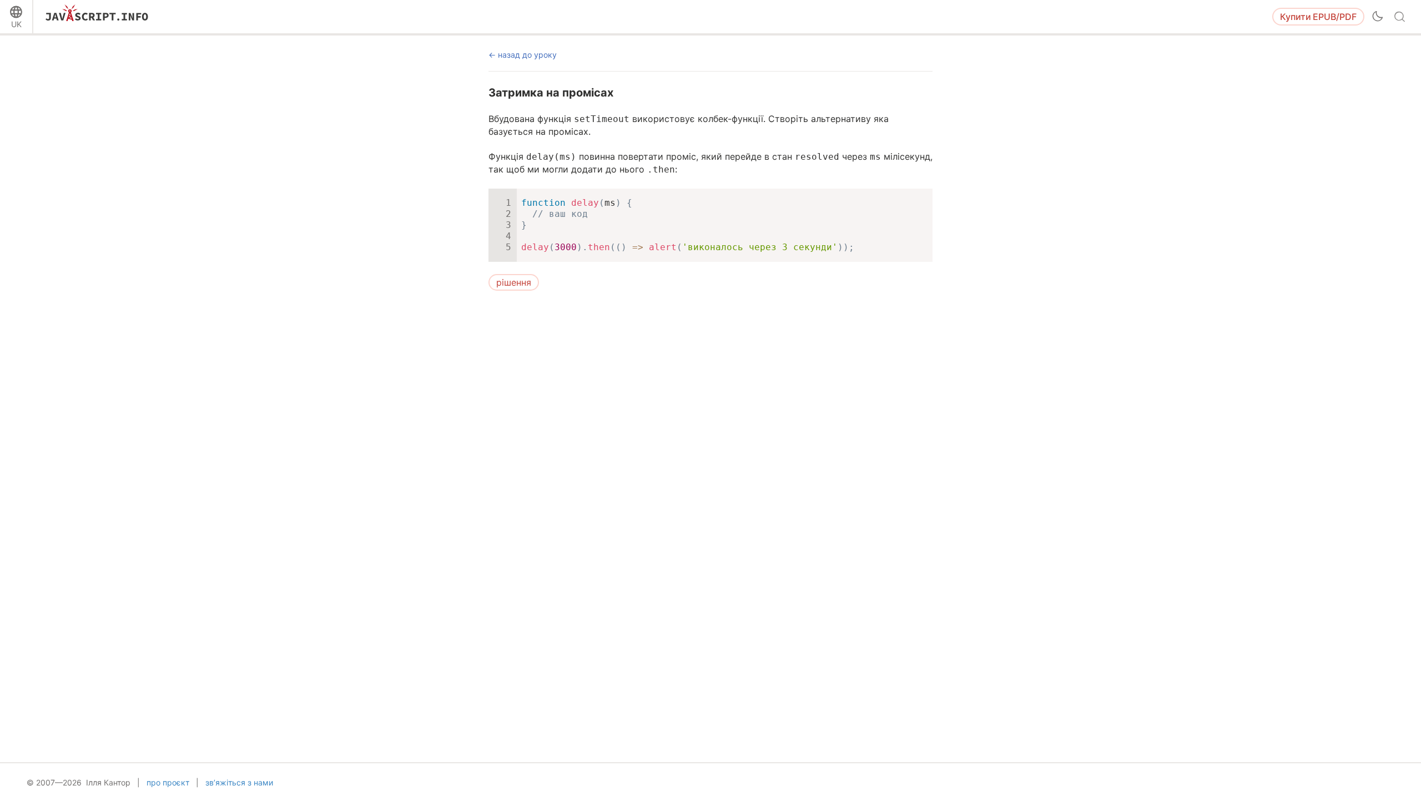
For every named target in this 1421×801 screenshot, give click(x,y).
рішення (513, 282)
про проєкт (168, 782)
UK (16, 24)
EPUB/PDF (1318, 16)
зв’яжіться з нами (239, 782)
